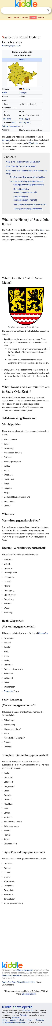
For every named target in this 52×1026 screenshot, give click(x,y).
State (4, 92)
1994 (41, 230)
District (22, 59)
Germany (26, 89)
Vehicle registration (10, 126)
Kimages (25, 17)
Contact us (40, 1020)
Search (48, 10)
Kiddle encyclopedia (24, 970)
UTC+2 (22, 122)
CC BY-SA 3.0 (27, 1010)
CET (27, 119)
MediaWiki (15, 1017)
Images (16, 17)
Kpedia (33, 17)
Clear (43, 10)
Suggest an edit (28, 993)
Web (9, 17)
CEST (28, 122)
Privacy (29, 1020)
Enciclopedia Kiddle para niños (14, 1022)
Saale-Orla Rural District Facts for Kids (18, 982)
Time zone (6, 119)
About (21, 1020)
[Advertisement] (26, 27)
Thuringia (23, 92)
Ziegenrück (43, 633)
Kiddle (4, 1020)
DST (14, 122)
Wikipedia (23, 1015)
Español (41, 17)
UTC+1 (22, 119)
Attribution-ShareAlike (11, 975)
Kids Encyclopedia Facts (11, 45)
